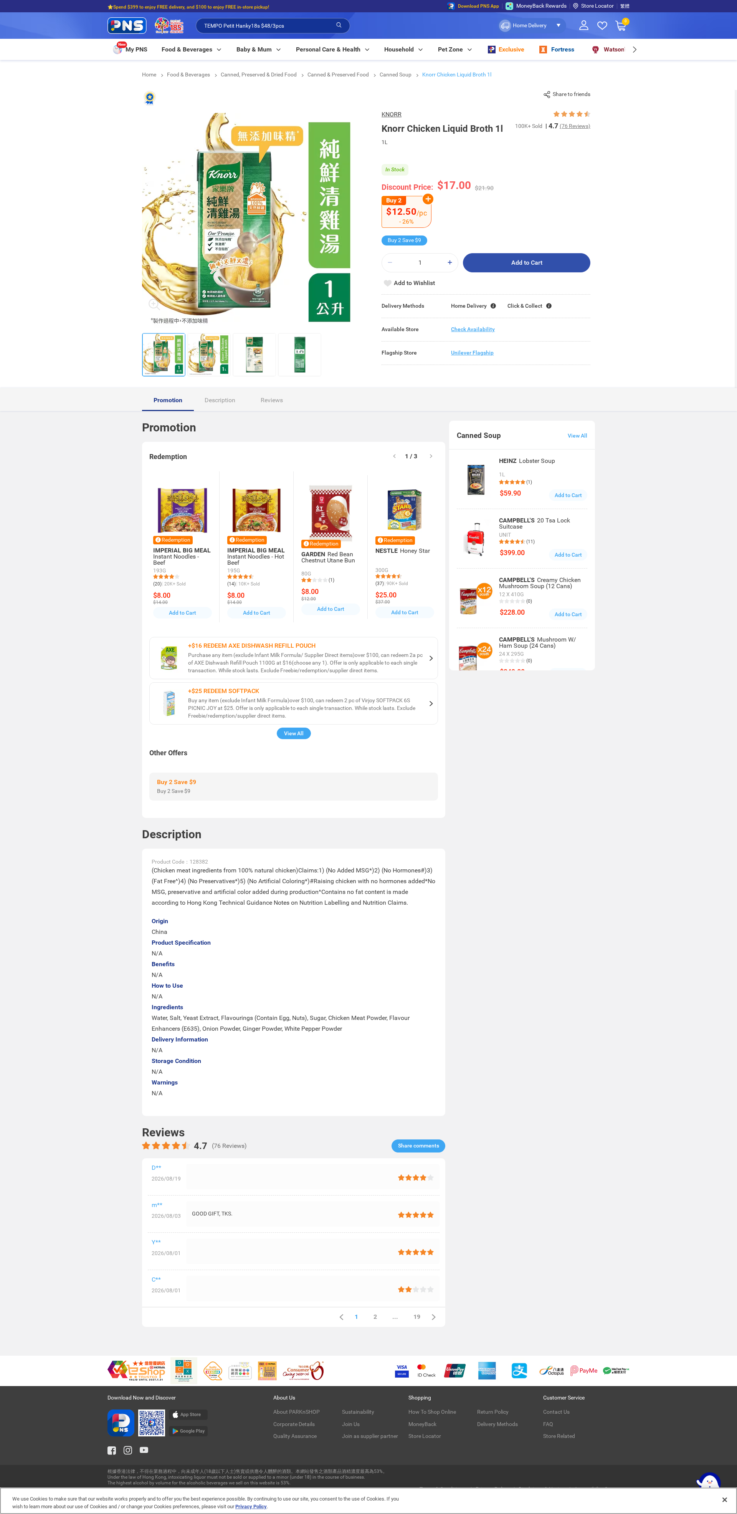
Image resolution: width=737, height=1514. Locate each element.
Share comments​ (418, 1146)
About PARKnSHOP (296, 1412)
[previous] (341, 1317)
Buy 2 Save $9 (404, 240)
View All (294, 733)
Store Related (559, 1436)
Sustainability (358, 1412)
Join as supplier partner (370, 1436)
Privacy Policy (251, 1506)
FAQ (548, 1424)
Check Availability (473, 329)
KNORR (392, 114)
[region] (368, 1500)
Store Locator (597, 6)
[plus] (450, 262)
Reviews (272, 400)
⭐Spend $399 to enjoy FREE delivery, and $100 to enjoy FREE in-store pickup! (188, 6)
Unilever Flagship (472, 353)
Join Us (351, 1424)
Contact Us (556, 1412)
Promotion (168, 400)
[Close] (724, 1499)
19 (416, 1316)
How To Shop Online (432, 1412)
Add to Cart (526, 262)
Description (220, 400)
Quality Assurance (295, 1436)
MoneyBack (422, 1424)
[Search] (339, 25)
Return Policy (493, 1412)
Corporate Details (294, 1424)
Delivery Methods (497, 1424)
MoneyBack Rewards (541, 6)
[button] (531, 25)
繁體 (625, 6)
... (395, 1316)
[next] (634, 49)
